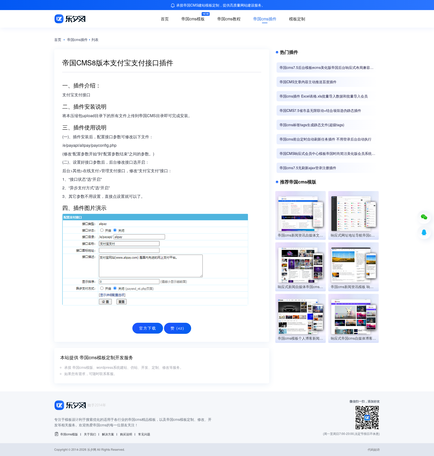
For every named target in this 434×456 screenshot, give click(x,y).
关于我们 (90, 434)
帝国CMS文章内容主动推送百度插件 (308, 81)
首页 (165, 19)
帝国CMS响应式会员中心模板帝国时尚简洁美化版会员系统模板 (327, 153)
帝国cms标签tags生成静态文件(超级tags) (312, 124)
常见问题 (144, 434)
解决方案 (108, 434)
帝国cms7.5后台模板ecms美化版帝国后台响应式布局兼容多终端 (326, 67)
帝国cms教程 (229, 19)
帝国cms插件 (265, 19)
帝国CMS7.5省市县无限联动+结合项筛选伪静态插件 (320, 110)
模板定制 (297, 19)
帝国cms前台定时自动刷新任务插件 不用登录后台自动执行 (325, 139)
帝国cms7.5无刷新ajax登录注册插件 (308, 167)
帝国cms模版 (69, 434)
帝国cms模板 (193, 19)
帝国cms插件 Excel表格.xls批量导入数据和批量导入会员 (324, 96)
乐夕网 (91, 449)
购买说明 (126, 434)
